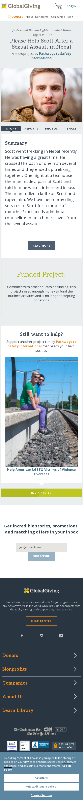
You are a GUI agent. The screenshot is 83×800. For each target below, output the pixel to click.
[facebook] (22, 635)
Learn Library (17, 710)
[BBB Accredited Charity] (42, 745)
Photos (51, 128)
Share (72, 128)
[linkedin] (61, 635)
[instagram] (41, 635)
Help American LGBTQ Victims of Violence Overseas (41, 471)
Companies (58, 17)
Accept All (41, 777)
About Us (13, 697)
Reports (31, 128)
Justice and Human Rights (30, 30)
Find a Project (42, 493)
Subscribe (41, 556)
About (29, 17)
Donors (10, 655)
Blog (70, 17)
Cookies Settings (41, 795)
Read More (41, 245)
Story (11, 128)
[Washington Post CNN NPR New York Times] (41, 732)
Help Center (41, 621)
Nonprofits (42, 17)
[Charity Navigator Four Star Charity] (13, 746)
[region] (41, 776)
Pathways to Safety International (51, 55)
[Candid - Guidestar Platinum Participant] (26, 746)
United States (61, 30)
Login (71, 6)
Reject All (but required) (41, 786)
